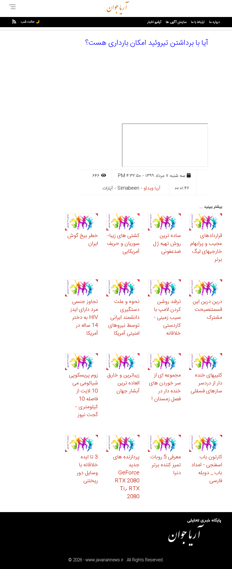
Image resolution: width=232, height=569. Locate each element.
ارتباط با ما (198, 22)
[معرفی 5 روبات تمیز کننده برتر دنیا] (164, 444)
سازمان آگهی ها (176, 22)
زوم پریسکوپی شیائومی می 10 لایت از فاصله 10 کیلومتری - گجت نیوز (83, 395)
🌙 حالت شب (30, 22)
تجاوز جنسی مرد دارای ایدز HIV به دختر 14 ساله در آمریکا (84, 318)
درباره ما (214, 22)
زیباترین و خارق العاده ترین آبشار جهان (123, 383)
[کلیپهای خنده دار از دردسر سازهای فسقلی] (205, 362)
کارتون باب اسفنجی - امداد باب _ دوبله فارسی (206, 469)
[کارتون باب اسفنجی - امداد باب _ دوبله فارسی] (205, 444)
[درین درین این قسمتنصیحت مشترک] (205, 288)
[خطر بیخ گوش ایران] (81, 223)
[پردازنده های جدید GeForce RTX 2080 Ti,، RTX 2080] (122, 444)
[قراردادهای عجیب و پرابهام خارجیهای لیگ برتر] (205, 223)
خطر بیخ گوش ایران (82, 240)
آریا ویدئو (152, 188)
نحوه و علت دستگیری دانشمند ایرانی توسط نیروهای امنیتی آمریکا (123, 318)
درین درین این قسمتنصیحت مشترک (207, 310)
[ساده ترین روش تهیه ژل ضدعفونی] (164, 223)
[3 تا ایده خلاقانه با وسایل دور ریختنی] (81, 444)
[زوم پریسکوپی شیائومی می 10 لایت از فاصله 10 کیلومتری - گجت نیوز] (81, 362)
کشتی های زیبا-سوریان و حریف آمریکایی (123, 244)
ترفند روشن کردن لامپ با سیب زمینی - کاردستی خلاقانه (167, 318)
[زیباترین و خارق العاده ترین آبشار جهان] (122, 362)
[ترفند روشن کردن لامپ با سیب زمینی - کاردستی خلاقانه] (164, 288)
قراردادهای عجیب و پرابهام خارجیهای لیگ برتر (206, 248)
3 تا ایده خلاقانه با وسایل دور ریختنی (87, 469)
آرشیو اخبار (154, 22)
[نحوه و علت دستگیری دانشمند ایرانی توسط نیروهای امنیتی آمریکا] (122, 288)
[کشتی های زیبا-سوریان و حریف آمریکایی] (122, 223)
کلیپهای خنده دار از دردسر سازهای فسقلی (206, 383)
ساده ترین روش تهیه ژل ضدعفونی (167, 244)
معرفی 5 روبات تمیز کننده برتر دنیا (165, 465)
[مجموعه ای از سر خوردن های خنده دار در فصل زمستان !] (164, 362)
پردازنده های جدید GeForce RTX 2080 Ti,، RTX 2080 (126, 477)
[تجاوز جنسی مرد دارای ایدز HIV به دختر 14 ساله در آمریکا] (81, 288)
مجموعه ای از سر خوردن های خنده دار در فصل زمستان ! (165, 387)
